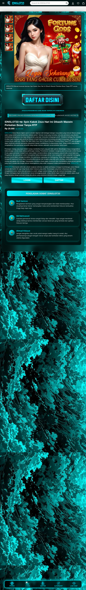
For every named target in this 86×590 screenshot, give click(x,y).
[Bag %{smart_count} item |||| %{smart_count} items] (83, 3)
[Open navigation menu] (3, 3)
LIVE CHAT (74, 586)
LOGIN (27, 180)
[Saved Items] (78, 3)
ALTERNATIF (58, 586)
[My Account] (73, 3)
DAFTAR (59, 180)
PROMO (12, 586)
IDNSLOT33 (8, 133)
